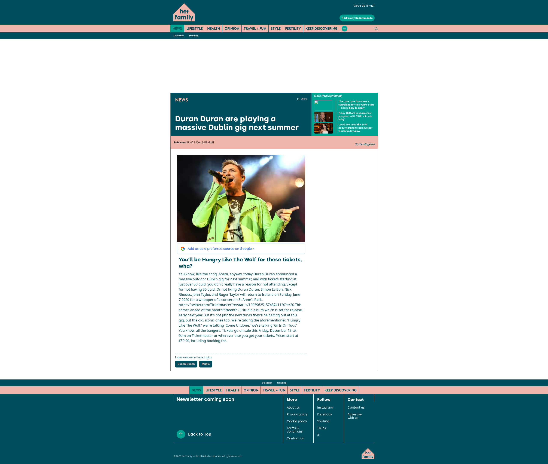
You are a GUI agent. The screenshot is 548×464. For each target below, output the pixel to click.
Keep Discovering (321, 28)
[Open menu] (344, 28)
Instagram (325, 407)
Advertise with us (355, 416)
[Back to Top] (181, 434)
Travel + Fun (255, 28)
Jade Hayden (365, 144)
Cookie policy (297, 421)
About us (293, 407)
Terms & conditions (294, 430)
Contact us (295, 438)
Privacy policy (297, 414)
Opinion (232, 28)
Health (213, 28)
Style (276, 28)
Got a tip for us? (364, 5)
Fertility (293, 28)
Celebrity (179, 35)
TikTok (321, 428)
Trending (193, 35)
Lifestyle (194, 28)
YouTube (323, 421)
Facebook (324, 414)
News (177, 28)
